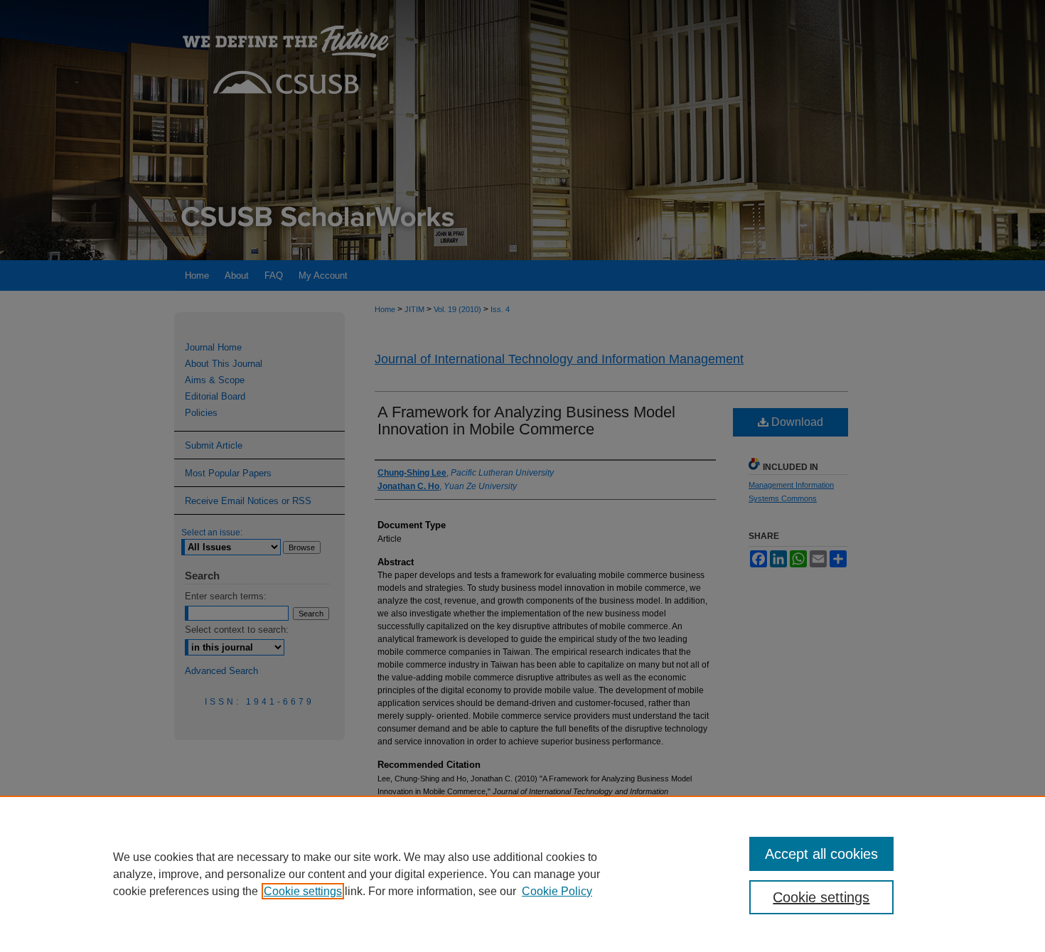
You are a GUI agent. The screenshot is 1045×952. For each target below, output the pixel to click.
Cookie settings (303, 891)
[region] (522, 874)
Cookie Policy (557, 891)
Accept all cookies (821, 854)
